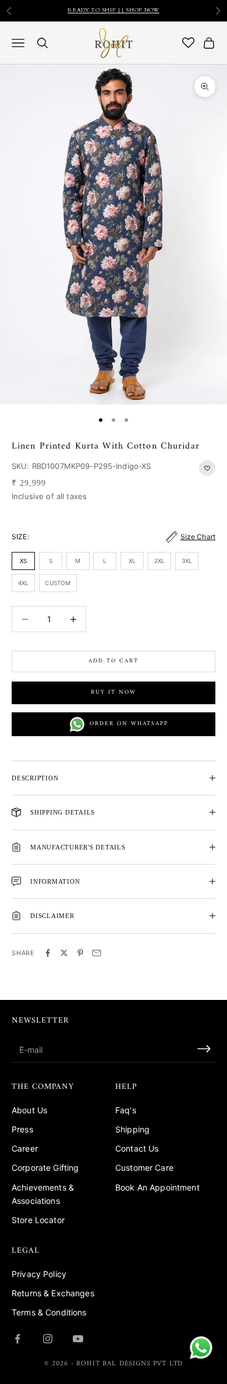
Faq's (125, 1110)
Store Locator (38, 1220)
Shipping (132, 1129)
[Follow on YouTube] (78, 1338)
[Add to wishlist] (207, 468)
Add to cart (113, 661)
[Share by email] (96, 953)
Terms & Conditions (49, 1312)
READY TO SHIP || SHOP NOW (113, 10)
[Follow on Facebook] (17, 1338)
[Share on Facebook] (47, 953)
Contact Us (136, 1148)
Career (25, 1148)
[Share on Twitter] (64, 953)
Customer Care (144, 1168)
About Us (29, 1110)
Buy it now (113, 692)
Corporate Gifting (45, 1168)
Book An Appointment (157, 1187)
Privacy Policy (39, 1274)
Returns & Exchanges (53, 1293)
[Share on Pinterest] (80, 953)
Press (22, 1129)
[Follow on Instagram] (48, 1338)
